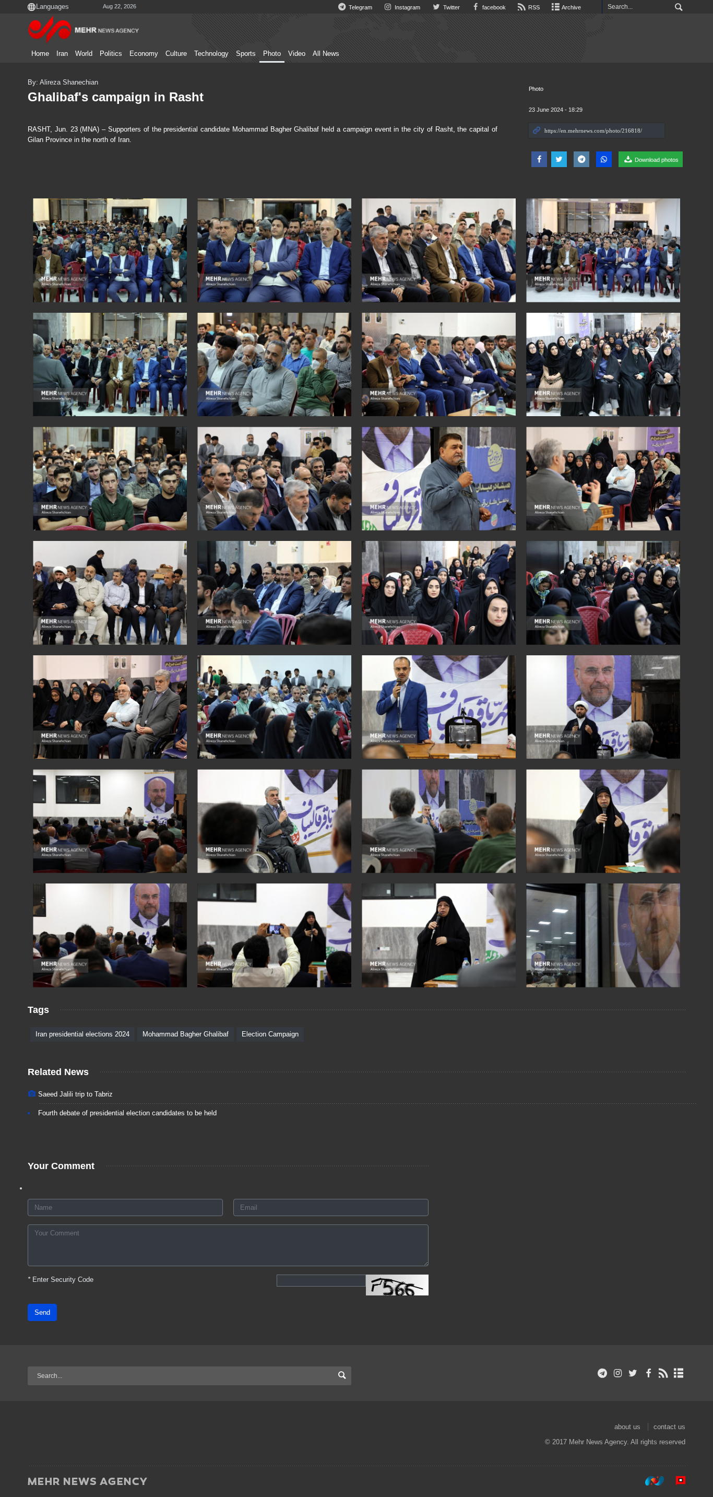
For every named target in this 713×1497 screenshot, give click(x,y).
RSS (533, 7)
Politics (111, 53)
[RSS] (663, 1373)
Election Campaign (270, 1034)
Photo (272, 53)
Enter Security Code (60, 1279)
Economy (143, 53)
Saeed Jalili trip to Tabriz (75, 1094)
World (83, 53)
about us (627, 1427)
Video (296, 53)
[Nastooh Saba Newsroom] (649, 1481)
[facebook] (648, 1373)
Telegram (359, 7)
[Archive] (678, 1373)
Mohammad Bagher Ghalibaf (185, 1034)
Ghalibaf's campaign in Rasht (116, 97)
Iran (62, 53)
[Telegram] (602, 1373)
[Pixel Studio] (675, 1481)
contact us (669, 1427)
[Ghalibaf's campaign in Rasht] (110, 250)
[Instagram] (617, 1373)
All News (326, 53)
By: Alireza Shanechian (63, 82)
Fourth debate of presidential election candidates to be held (127, 1113)
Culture (176, 53)
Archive (571, 7)
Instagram (406, 7)
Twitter (450, 7)
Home (40, 53)
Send (42, 1312)
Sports (246, 53)
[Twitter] (632, 1373)
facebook (493, 7)
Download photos (656, 160)
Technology (211, 53)
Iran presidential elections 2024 (82, 1034)
